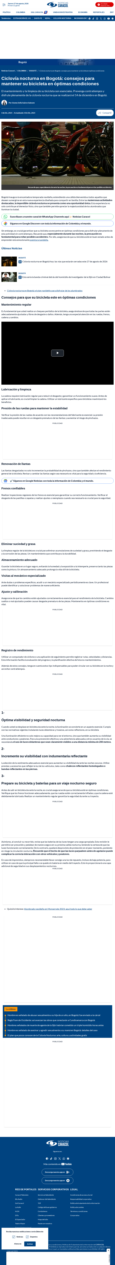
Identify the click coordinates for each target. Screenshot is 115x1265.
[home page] (57, 4)
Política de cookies (77, 1207)
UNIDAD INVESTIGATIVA (63, 12)
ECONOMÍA (83, 12)
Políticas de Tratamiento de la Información (77, 1244)
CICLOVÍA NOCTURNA (62, 18)
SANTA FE (38, 18)
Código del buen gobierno (47, 1207)
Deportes (34, 1237)
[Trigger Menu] (3, 4)
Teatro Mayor (20, 1223)
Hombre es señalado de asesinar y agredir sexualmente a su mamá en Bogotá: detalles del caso (52, 1030)
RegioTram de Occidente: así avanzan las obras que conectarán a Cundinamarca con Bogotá (51, 1020)
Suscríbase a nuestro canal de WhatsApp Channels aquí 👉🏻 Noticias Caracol (50, 216)
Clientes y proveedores (46, 1215)
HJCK (17, 1211)
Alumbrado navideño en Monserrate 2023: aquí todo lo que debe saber (58, 908)
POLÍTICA (7, 12)
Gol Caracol (19, 1203)
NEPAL (47, 18)
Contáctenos (42, 1211)
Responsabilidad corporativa (80, 1199)
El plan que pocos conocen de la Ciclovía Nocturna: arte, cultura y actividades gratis (47, 1035)
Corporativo (74, 1215)
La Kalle (18, 1207)
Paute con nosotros (45, 1223)
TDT (39, 1203)
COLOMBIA (20, 12)
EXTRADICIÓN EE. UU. (22, 18)
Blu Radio (18, 1199)
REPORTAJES (98, 12)
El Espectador (20, 1219)
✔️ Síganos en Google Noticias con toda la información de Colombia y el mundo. (52, 480)
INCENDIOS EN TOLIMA (83, 18)
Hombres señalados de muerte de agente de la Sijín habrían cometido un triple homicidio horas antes (56, 1025)
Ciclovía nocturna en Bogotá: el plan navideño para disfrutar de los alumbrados (44, 290)
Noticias (20, 1237)
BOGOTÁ (33, 71)
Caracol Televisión (21, 1195)
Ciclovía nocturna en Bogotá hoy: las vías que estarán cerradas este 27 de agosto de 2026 (64, 261)
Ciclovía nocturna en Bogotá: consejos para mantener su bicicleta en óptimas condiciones (71, 71)
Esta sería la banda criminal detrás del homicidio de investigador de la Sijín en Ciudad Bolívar (66, 277)
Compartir (105, 113)
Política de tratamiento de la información (85, 1203)
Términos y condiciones (79, 1211)
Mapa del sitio (43, 1219)
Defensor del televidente (47, 1199)
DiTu (17, 1215)
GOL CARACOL (37, 12)
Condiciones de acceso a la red (81, 1195)
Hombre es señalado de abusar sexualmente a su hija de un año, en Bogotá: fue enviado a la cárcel (54, 1015)
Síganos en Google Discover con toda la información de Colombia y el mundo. (50, 223)
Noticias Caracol (8, 71)
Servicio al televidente (46, 1195)
